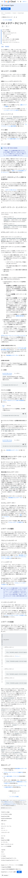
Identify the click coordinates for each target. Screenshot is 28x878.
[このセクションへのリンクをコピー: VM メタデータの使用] (17, 71)
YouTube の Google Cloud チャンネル (8, 858)
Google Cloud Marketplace (6, 818)
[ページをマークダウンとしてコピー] (7, 26)
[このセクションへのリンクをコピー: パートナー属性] (11, 144)
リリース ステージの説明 (11, 155)
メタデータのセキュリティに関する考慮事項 (13, 400)
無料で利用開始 (6, 8)
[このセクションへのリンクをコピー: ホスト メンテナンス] (14, 114)
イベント (3, 854)
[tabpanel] (14, 381)
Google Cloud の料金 (5, 816)
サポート (3, 828)
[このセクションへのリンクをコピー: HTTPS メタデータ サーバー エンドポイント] (2, 234)
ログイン (24, 1)
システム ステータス (5, 832)
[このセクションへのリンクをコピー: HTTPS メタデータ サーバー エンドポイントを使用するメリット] (7, 248)
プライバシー (11, 865)
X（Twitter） (3, 856)
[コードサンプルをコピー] (25, 383)
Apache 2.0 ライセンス (9, 803)
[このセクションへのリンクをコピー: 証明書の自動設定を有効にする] (17, 345)
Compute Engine (9, 5)
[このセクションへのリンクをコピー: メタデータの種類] (15, 529)
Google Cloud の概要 (5, 840)
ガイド (4, 14)
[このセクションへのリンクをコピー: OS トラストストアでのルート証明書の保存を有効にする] (3, 422)
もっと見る (16, 373)
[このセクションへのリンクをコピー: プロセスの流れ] (9, 275)
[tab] (7, 373)
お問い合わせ (4, 820)
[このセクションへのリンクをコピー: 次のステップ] (11, 765)
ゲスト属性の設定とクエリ (13, 138)
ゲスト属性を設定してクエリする (11, 776)
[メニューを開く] (2, 1)
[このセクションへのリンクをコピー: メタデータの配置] (15, 622)
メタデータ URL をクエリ (11, 190)
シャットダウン (5, 516)
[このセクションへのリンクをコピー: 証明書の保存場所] (10, 360)
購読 (19, 871)
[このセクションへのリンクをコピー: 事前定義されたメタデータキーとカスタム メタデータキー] (18, 459)
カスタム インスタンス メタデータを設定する (15, 615)
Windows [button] (9, 405)
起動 (21, 515)
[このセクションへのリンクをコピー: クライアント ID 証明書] (11, 390)
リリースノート (4, 830)
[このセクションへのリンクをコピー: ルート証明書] (8, 370)
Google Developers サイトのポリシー (10, 804)
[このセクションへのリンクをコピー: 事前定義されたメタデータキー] (20, 472)
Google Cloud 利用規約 (6, 867)
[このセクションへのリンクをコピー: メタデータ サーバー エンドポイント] (2, 209)
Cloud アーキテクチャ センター (7, 844)
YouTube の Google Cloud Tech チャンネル (9, 860)
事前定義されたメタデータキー (15, 497)
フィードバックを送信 (7, 19)
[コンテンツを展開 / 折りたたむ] (10, 30)
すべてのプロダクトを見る (6, 814)
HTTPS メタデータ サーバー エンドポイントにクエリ (13, 335)
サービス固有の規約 (13, 150)
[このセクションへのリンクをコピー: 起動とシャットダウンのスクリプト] (23, 81)
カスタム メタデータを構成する (15, 522)
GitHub (2, 838)
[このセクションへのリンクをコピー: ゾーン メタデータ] (13, 562)
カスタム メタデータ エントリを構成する (13, 772)
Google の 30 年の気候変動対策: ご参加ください (11, 869)
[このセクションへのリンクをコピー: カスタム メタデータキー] (17, 503)
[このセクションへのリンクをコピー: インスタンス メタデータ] (17, 602)
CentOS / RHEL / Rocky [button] (7, 373)
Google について (4, 865)
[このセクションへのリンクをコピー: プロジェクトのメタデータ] (18, 540)
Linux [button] (3, 405)
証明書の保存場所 (20, 316)
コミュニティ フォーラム (6, 826)
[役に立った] (14, 17)
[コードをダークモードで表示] (23, 383)
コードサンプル (4, 842)
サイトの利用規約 (19, 865)
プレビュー (17, 656)
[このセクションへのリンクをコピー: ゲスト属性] (9, 130)
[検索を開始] (18, 1)
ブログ (2, 852)
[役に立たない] (16, 17)
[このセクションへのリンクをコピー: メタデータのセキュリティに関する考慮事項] (8, 179)
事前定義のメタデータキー (12, 355)
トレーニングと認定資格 (6, 846)
